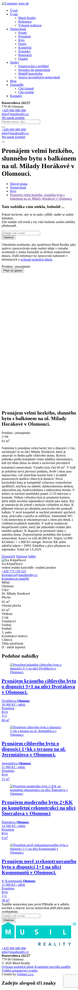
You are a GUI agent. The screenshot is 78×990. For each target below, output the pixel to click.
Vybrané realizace (30, 25)
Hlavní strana (18, 183)
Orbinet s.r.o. (25, 974)
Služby (14, 62)
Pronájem (24, 36)
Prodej (22, 32)
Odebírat (8, 237)
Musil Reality (27, 18)
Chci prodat (26, 92)
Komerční (24, 47)
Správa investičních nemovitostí (39, 77)
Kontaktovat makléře (15, 578)
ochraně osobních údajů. (37, 259)
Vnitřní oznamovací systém (19, 970)
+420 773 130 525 (14, 571)
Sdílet (32, 556)
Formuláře (17, 84)
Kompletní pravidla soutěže (53, 967)
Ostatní (23, 58)
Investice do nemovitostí (34, 70)
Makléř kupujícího (30, 73)
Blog (13, 81)
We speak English (13, 137)
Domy (22, 44)
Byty (21, 40)
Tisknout (21, 556)
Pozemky (24, 51)
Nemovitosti (18, 29)
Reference (25, 21)
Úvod (13, 10)
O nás (14, 14)
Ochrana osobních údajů (18, 967)
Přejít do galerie (12, 270)
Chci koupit (26, 88)
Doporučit (8, 556)
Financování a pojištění (33, 66)
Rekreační (25, 55)
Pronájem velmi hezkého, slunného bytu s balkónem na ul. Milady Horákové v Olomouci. (41, 196)
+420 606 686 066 (14, 129)
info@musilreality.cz (15, 133)
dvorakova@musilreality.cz (19, 575)
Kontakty (16, 96)
